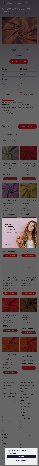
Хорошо (21, 456)
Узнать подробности (21, 460)
